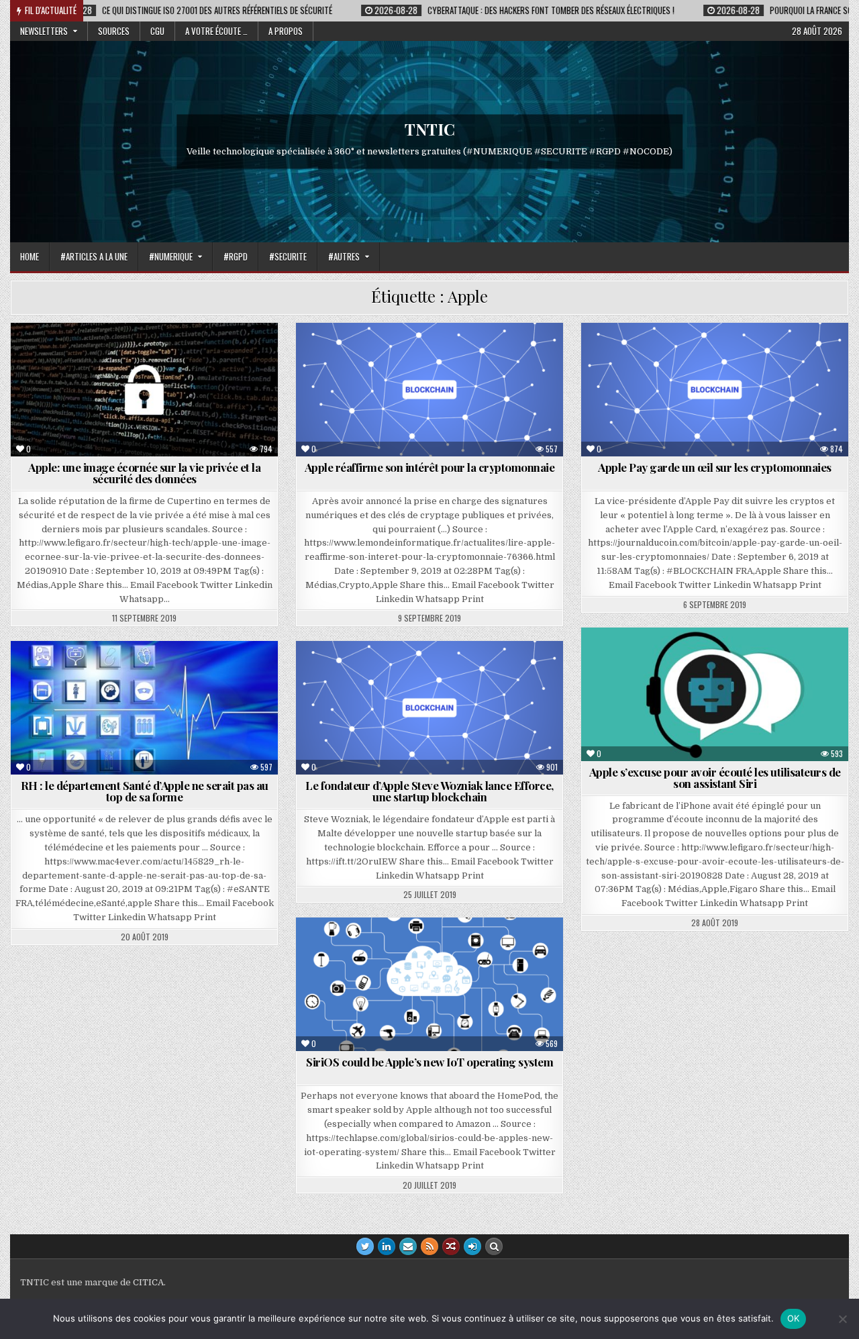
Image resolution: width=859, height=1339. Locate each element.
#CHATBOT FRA (720, 660)
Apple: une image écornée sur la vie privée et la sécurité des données (144, 473)
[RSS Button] (429, 1246)
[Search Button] (494, 1246)
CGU (157, 31)
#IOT (435, 950)
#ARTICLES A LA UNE (94, 256)
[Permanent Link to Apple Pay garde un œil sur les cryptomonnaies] (714, 389)
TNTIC (430, 129)
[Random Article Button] (451, 1246)
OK (793, 1318)
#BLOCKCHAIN (435, 673)
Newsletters (44, 31)
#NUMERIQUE (171, 256)
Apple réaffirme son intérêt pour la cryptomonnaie (430, 467)
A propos (285, 31)
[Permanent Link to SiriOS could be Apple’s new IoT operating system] (429, 984)
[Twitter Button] (365, 1246)
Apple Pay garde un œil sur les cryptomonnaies (714, 467)
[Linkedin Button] (386, 1246)
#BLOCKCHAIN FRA (435, 355)
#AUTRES (344, 256)
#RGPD (235, 256)
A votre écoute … (216, 31)
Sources (114, 31)
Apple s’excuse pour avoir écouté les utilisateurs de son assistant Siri (715, 777)
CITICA (148, 1282)
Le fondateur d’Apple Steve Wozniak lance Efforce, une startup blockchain (429, 791)
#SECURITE (288, 256)
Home (29, 256)
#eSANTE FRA (150, 673)
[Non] (842, 1319)
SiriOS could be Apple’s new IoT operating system (429, 1061)
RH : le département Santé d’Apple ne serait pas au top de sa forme (144, 791)
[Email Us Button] (408, 1246)
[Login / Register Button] (472, 1246)
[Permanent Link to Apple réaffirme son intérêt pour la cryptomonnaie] (429, 389)
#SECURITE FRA (119, 355)
